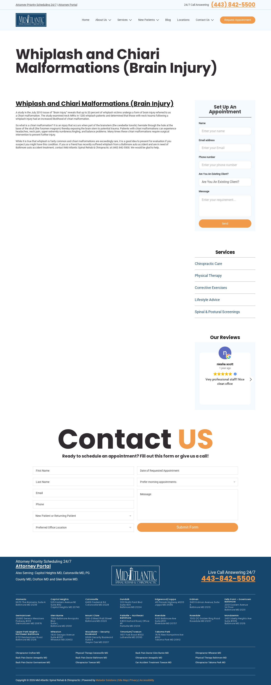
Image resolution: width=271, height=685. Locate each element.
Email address (207, 140)
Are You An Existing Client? (214, 173)
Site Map (123, 680)
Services (122, 19)
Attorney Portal (67, 4)
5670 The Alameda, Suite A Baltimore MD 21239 (30, 603)
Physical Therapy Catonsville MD (92, 653)
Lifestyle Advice (207, 300)
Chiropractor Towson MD (88, 662)
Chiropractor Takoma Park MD (210, 662)
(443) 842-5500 (233, 5)
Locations (183, 19)
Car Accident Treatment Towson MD (153, 662)
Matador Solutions (106, 680)
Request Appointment (237, 19)
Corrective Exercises (211, 288)
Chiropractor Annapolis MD (149, 657)
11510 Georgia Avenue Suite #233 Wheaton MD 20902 (62, 637)
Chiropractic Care (208, 264)
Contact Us (202, 19)
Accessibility (147, 680)
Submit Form (187, 527)
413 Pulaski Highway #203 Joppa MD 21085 (169, 603)
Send (225, 223)
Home (85, 19)
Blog (168, 19)
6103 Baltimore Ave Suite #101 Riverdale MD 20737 (166, 621)
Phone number (207, 157)
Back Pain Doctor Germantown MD (33, 662)
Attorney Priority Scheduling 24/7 (36, 4)
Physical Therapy (208, 275)
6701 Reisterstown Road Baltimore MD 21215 (29, 638)
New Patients (146, 19)
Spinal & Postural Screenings (217, 312)
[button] (251, 379)
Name (202, 123)
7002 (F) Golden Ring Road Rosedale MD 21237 (205, 620)
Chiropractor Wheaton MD (208, 653)
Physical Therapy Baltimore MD (211, 657)
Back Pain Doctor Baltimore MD (91, 657)
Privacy (134, 680)
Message (204, 191)
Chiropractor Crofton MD (28, 653)
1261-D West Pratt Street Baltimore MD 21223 (98, 620)
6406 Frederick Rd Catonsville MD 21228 (97, 603)
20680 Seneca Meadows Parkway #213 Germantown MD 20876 (30, 621)
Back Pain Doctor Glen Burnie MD (152, 653)
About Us (101, 19)
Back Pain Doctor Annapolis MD (31, 657)
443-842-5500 (228, 578)
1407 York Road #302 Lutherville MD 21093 (132, 636)
